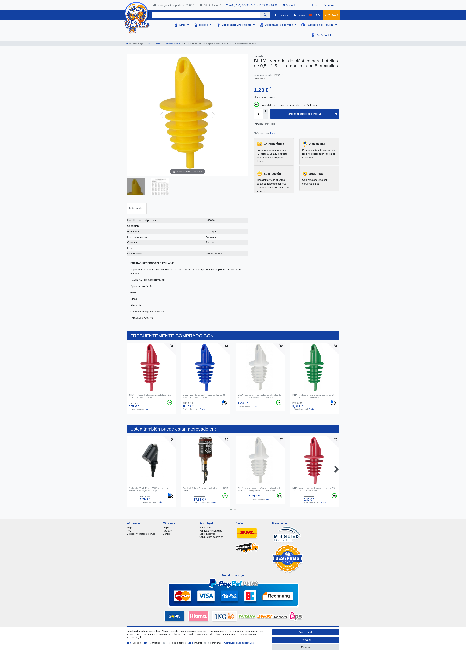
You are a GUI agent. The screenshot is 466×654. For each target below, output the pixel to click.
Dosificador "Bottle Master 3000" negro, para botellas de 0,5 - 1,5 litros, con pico (148, 489)
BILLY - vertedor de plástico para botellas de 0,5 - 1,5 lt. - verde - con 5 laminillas (314, 396)
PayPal (198, 642)
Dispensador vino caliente (237, 24)
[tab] (137, 208)
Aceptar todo (306, 632)
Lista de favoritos (266, 124)
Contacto (290, 5)
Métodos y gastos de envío (141, 533)
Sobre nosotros (207, 533)
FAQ (129, 530)
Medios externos (177, 642)
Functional (215, 642)
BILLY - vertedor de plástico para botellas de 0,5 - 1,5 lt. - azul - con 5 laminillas (205, 396)
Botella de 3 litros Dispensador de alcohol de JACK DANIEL (205, 489)
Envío (272, 133)
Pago (129, 527)
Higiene (204, 24)
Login (166, 527)
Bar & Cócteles (325, 35)
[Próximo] (213, 115)
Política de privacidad (210, 530)
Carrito (166, 533)
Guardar (306, 647)
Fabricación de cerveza (320, 24)
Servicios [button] (329, 5)
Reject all (306, 639)
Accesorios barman (172, 43)
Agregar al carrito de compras (304, 113)
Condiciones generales (211, 537)
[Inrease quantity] (265, 111)
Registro (167, 530)
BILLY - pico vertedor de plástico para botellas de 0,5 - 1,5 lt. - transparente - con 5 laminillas (259, 396)
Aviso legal (205, 527)
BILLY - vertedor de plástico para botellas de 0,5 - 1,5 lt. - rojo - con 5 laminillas (150, 396)
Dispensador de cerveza (279, 24)
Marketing (155, 642)
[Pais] (310, 14)
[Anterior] (162, 115)
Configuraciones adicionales (239, 642)
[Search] (265, 15)
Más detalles (136, 208)
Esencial (136, 642)
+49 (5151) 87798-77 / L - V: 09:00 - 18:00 (252, 5)
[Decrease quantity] (265, 116)
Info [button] (314, 5)
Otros (182, 24)
